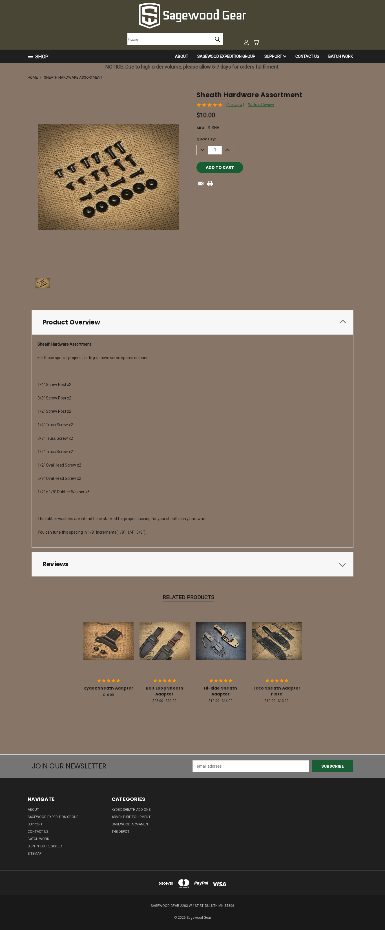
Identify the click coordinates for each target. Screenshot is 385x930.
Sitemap (34, 854)
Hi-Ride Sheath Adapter (220, 691)
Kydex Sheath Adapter (108, 688)
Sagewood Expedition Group (226, 56)
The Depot (120, 832)
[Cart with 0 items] (256, 42)
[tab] (192, 322)
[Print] (210, 183)
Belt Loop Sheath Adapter (164, 691)
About (181, 56)
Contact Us (307, 56)
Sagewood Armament (131, 824)
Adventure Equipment (131, 817)
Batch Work (340, 56)
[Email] (200, 183)
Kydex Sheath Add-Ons (131, 810)
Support (273, 56)
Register (54, 846)
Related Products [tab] (188, 597)
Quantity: (206, 139)
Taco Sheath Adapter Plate (277, 691)
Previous (370, 912)
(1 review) (235, 104)
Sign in (34, 846)
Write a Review (261, 104)
